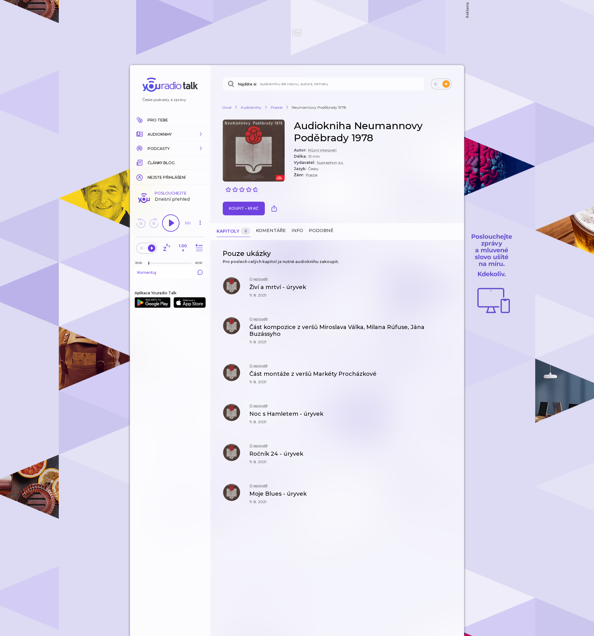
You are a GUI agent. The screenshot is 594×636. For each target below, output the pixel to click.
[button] (170, 134)
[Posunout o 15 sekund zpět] (140, 223)
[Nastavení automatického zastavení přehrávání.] (166, 248)
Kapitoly (232, 231)
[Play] (170, 223)
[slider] (149, 263)
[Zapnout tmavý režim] (441, 84)
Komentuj (146, 272)
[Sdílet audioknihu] (275, 208)
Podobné (321, 230)
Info (297, 230)
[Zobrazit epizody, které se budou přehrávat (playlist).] (198, 248)
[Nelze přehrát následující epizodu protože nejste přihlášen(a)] (187, 223)
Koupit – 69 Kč (244, 208)
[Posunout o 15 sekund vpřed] (153, 223)
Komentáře (271, 230)
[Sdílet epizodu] (452, 290)
